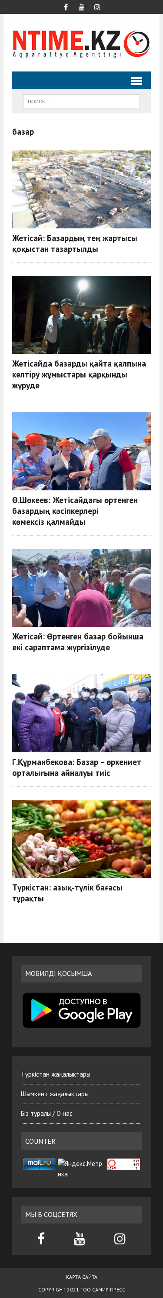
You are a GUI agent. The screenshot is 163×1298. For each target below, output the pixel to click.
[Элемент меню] (66, 6)
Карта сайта (81, 1277)
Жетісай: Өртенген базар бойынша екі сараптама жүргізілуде (77, 641)
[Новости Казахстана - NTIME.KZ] (81, 43)
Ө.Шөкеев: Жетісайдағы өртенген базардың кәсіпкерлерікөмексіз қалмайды (75, 510)
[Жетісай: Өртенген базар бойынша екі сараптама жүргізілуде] (81, 588)
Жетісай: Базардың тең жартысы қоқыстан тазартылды (74, 243)
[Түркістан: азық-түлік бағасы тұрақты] (81, 839)
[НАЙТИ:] (81, 100)
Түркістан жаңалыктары (55, 1074)
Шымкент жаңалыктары (55, 1094)
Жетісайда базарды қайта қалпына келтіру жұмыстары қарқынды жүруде (79, 374)
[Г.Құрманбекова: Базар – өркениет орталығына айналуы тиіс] (81, 713)
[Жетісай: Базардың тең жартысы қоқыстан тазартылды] (81, 189)
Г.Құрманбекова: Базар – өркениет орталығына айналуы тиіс (76, 767)
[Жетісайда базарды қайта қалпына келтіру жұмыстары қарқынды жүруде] (81, 315)
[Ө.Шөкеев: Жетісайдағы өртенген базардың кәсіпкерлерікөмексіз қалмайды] (81, 451)
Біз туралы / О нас (47, 1113)
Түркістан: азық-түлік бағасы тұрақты (67, 893)
